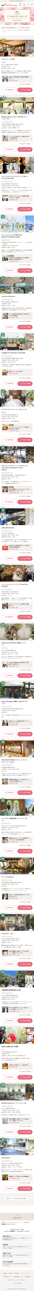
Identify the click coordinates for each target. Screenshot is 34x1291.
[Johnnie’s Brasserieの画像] (17, 285)
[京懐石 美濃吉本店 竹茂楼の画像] (17, 1035)
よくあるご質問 (17, 1283)
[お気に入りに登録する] (31, 56)
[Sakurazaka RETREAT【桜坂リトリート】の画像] (17, 631)
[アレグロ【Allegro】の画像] (17, 866)
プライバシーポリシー (25, 1273)
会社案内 (5, 1273)
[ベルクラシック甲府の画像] (17, 48)
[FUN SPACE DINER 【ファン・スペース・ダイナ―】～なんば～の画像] (17, 748)
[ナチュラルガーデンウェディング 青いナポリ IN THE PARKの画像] (17, 165)
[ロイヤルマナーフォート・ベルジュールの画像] (17, 398)
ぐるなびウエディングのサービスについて (17, 1280)
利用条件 (17, 1273)
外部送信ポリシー (7, 1276)
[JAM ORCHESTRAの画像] (17, 516)
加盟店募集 (27, 1276)
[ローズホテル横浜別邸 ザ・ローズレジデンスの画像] (17, 807)
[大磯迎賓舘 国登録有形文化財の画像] (17, 979)
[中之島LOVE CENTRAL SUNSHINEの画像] (17, 341)
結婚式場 (26, 1222)
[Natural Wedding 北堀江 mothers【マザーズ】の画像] (17, 690)
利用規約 (11, 1273)
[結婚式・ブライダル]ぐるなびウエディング (11, 1222)
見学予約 (10, 90)
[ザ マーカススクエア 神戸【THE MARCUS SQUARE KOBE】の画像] (17, 224)
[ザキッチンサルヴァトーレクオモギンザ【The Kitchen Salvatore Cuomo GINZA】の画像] (17, 454)
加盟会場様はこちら (18, 1276)
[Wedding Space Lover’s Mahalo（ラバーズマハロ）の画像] (17, 105)
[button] (17, 1238)
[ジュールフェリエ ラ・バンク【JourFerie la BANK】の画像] (17, 573)
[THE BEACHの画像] (17, 1146)
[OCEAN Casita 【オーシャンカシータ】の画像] (17, 1092)
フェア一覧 (26, 90)
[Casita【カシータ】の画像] (17, 922)
